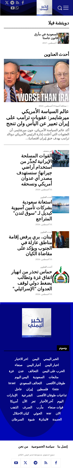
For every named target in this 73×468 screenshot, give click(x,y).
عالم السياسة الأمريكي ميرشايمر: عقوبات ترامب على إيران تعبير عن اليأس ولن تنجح (37, 118)
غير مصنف (47, 151)
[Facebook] (23, 3)
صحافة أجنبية (61, 106)
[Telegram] (12, 3)
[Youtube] (13, 8)
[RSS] (17, 3)
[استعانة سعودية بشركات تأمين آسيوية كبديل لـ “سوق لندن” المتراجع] (60, 204)
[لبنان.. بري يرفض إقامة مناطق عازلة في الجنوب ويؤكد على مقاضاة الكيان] (60, 239)
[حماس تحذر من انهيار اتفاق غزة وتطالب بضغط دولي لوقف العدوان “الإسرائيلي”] (60, 274)
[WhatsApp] (17, 8)
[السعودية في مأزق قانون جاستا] (63, 38)
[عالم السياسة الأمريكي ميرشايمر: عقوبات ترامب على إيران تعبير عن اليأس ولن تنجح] (36, 80)
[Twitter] (7, 3)
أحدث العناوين (46, 197)
